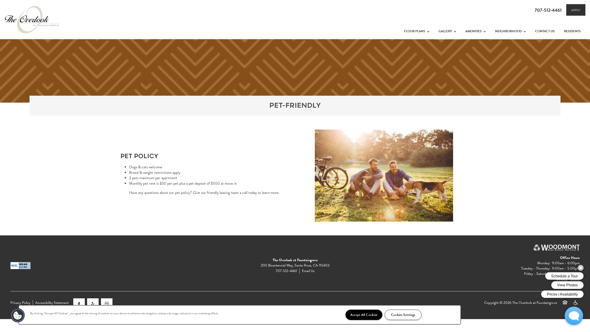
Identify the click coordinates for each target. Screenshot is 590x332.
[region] (239, 315)
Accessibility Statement (52, 302)
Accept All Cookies (364, 314)
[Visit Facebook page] (79, 304)
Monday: (543, 263)
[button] (575, 10)
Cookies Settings (403, 314)
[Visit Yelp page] (93, 304)
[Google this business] (106, 304)
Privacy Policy (20, 302)
